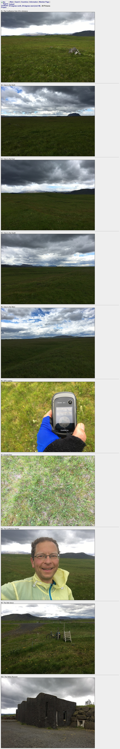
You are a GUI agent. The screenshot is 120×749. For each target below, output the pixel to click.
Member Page (44, 2)
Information (33, 2)
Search (17, 2)
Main (11, 2)
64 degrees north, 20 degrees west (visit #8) (24, 6)
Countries (24, 2)
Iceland (11, 4)
